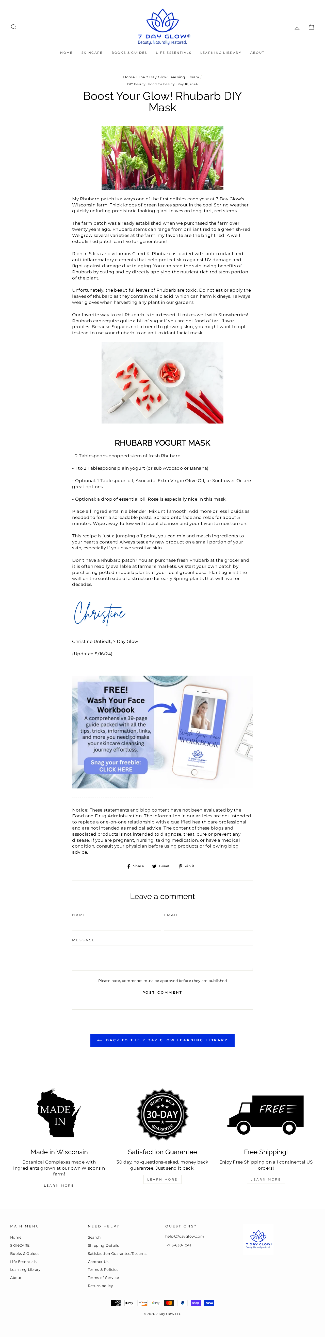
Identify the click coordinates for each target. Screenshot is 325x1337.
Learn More (59, 1185)
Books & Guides (129, 53)
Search (94, 1237)
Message (83, 940)
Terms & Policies (103, 1269)
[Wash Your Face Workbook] (162, 732)
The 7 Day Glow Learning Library (168, 77)
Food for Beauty (161, 84)
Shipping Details (103, 1245)
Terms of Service (103, 1277)
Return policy (100, 1285)
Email (171, 915)
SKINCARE (92, 53)
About (257, 53)
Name (79, 915)
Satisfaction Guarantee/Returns (117, 1253)
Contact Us (98, 1261)
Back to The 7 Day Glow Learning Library (166, 1040)
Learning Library (220, 53)
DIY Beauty (136, 84)
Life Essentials (173, 53)
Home (66, 53)
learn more (266, 1179)
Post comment (162, 992)
